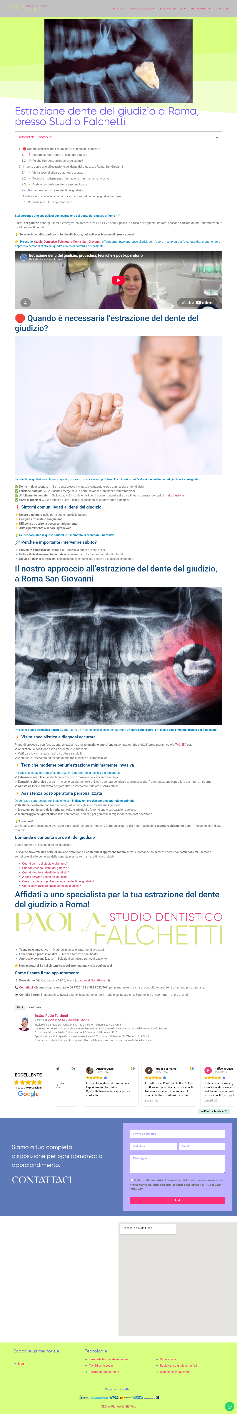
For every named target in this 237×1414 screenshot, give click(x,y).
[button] (217, 137)
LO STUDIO (119, 8)
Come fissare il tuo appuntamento (50, 202)
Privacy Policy (6, 1324)
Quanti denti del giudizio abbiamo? (45, 863)
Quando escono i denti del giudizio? (45, 868)
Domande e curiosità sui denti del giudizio (55, 190)
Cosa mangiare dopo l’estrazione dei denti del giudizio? (58, 881)
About (20, 1007)
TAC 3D (180, 744)
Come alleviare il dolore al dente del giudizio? (51, 886)
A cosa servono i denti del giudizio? (45, 877)
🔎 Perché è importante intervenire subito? (55, 160)
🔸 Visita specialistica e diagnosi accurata (55, 172)
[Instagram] (12, 1306)
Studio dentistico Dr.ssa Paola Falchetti (68, 1019)
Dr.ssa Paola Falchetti (51, 1016)
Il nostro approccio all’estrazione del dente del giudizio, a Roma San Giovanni (73, 166)
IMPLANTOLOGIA (141, 8)
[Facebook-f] (4, 1306)
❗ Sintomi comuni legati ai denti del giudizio (57, 155)
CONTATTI (222, 8)
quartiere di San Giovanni (92, 980)
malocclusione (174, 495)
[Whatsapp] (229, 1406)
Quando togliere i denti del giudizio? (45, 872)
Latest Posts (34, 1007)
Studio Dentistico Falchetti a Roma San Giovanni (67, 241)
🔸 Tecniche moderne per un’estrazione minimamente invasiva (69, 178)
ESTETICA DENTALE (171, 8)
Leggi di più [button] (127, 1100)
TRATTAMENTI (199, 8)
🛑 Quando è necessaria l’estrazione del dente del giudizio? (61, 149)
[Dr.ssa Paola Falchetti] (24, 1030)
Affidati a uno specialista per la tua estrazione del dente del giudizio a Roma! (72, 196)
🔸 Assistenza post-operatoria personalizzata (57, 184)
